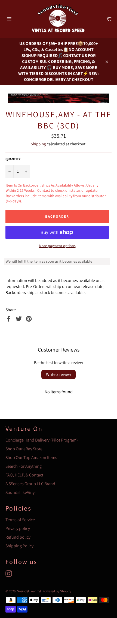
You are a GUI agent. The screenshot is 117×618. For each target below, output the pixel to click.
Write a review (58, 374)
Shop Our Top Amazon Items (31, 457)
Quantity (12, 159)
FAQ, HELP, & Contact (24, 475)
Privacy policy (17, 528)
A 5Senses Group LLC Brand (30, 484)
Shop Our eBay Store (23, 449)
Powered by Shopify (56, 591)
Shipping (38, 143)
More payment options (57, 245)
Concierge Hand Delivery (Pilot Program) (41, 440)
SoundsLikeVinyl (20, 492)
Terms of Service (20, 520)
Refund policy (17, 537)
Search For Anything (23, 466)
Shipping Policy (19, 546)
